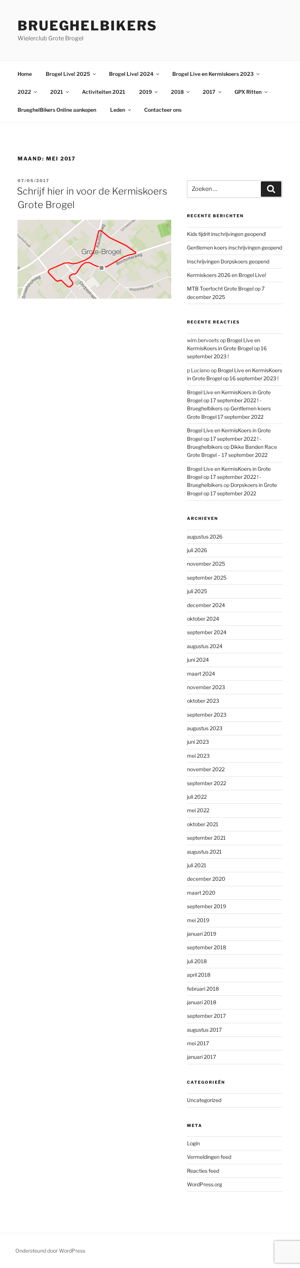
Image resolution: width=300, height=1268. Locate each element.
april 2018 (198, 975)
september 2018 (206, 947)
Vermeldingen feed (209, 1157)
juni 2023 (198, 742)
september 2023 (206, 714)
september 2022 (206, 783)
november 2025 (206, 564)
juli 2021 (196, 865)
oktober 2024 (203, 618)
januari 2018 (201, 1002)
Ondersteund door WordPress (50, 1250)
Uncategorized (204, 1100)
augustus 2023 (204, 728)
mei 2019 (198, 920)
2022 (24, 92)
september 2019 (206, 906)
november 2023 (206, 687)
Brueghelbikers (87, 26)
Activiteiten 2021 (103, 92)
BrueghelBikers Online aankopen (57, 110)
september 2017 (206, 1016)
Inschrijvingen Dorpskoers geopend (228, 261)
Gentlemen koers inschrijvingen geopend (234, 247)
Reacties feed (203, 1171)
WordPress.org (204, 1184)
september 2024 (206, 632)
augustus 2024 (204, 646)
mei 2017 (198, 1043)
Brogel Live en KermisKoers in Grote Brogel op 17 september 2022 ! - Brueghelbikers (229, 400)
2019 (145, 92)
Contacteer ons (162, 110)
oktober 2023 (203, 701)
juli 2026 (197, 550)
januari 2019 (201, 934)
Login (193, 1143)
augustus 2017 (204, 1030)
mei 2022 (198, 810)
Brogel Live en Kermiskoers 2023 (213, 74)
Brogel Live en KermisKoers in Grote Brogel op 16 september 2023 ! (227, 348)
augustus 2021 (204, 852)
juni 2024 (198, 660)
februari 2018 (203, 989)
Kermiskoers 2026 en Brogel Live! (226, 275)
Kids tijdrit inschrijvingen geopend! (226, 234)
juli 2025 (197, 591)
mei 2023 (198, 756)
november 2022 (206, 769)
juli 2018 (197, 961)
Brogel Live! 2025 (68, 74)
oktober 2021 (202, 824)
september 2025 (206, 577)
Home (25, 74)
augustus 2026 (204, 536)
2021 (56, 92)
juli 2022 (197, 797)
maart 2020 (201, 893)
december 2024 (206, 605)
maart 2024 (201, 673)
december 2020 (206, 879)
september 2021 (206, 838)
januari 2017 (201, 1057)
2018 (177, 92)
